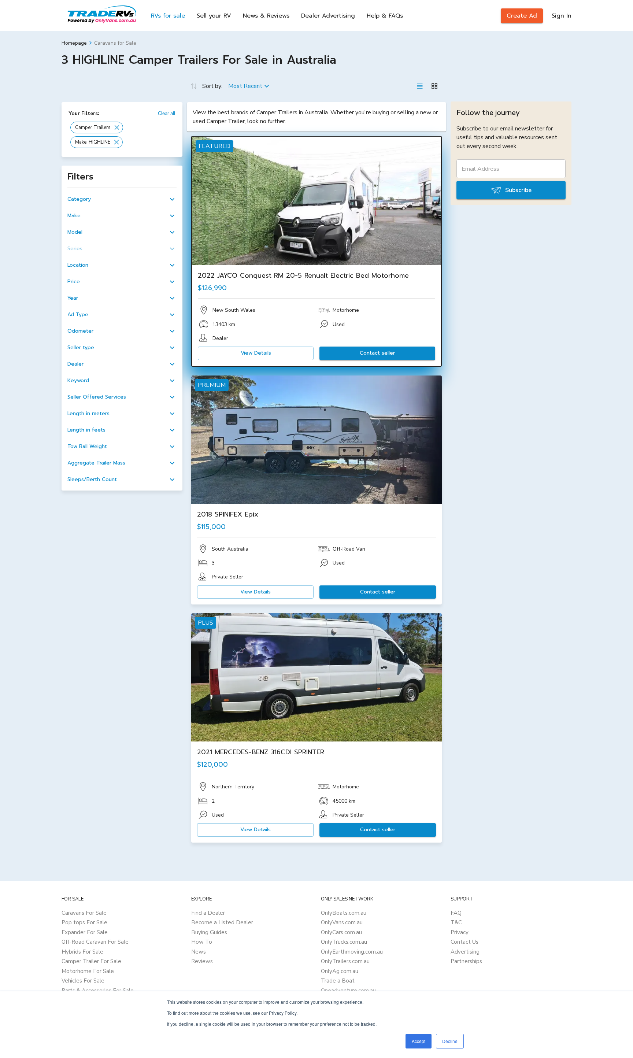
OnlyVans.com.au (342, 922)
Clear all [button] (166, 113)
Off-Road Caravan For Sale (95, 942)
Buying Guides (209, 932)
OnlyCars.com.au (341, 932)
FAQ (456, 913)
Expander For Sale (85, 932)
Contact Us (464, 942)
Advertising (465, 951)
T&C (456, 922)
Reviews (202, 961)
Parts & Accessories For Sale (98, 990)
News (198, 951)
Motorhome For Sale (88, 971)
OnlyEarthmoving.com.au (352, 951)
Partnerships (466, 961)
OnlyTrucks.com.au (344, 942)
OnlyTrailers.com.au (345, 961)
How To (201, 942)
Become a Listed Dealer (222, 922)
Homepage (74, 43)
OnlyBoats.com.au (343, 913)
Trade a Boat (338, 980)
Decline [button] (450, 1041)
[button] (96, 127)
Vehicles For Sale (83, 980)
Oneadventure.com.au (348, 990)
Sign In (561, 15)
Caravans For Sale (84, 913)
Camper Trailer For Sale (91, 961)
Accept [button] (418, 1041)
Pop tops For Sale (84, 922)
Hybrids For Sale (82, 951)
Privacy (460, 932)
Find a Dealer (208, 913)
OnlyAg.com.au (339, 971)
